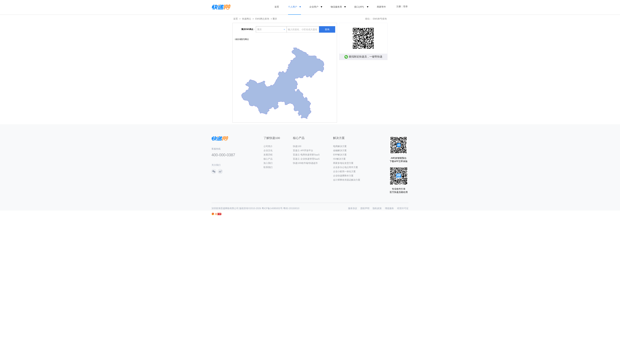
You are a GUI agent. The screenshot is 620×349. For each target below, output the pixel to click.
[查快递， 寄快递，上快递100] (221, 7)
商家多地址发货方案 (343, 163)
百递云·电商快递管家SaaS (306, 154)
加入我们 (268, 163)
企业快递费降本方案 (343, 175)
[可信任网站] (218, 214)
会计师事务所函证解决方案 (346, 180)
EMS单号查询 (380, 18)
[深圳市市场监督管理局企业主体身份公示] (213, 213)
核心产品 (268, 159)
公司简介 (268, 146)
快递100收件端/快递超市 (305, 163)
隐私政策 (377, 208)
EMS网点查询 (262, 18)
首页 (276, 6)
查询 (327, 29)
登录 (405, 6)
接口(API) (359, 6)
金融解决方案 (340, 150)
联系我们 (268, 167)
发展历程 (268, 154)
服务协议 (352, 208)
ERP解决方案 (340, 154)
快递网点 (246, 18)
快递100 (297, 146)
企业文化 (268, 150)
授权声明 (364, 208)
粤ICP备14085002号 (272, 208)
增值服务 (389, 208)
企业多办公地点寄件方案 (345, 167)
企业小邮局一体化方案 (344, 171)
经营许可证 (402, 208)
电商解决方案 (340, 146)
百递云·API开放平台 (303, 150)
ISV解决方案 (339, 159)
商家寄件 (381, 6)
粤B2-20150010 (291, 208)
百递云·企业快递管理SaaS (306, 159)
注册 (398, 6)
